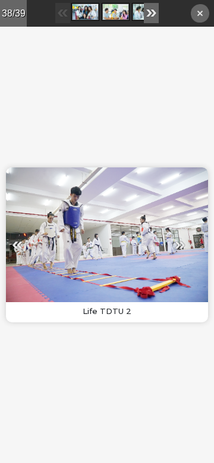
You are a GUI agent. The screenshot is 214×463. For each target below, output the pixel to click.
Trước (52, 245)
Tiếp (145, 245)
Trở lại (200, 15)
